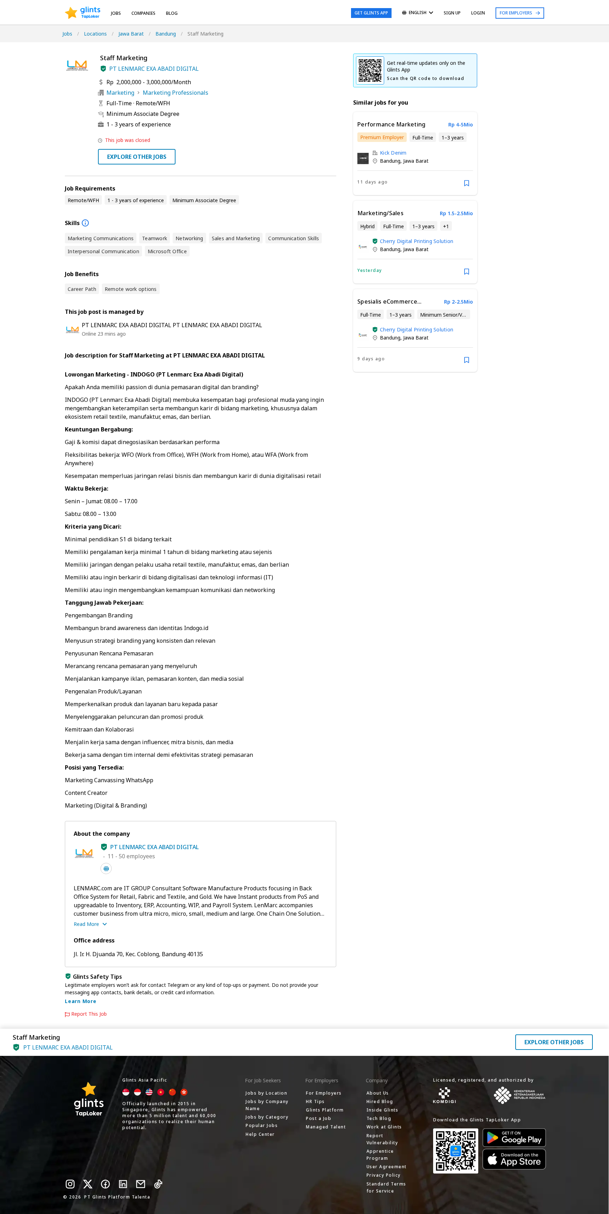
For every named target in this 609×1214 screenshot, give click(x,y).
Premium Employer (382, 137)
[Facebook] (105, 1184)
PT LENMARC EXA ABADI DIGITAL (154, 69)
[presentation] (82, 13)
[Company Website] (106, 868)
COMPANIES (143, 13)
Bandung (165, 33)
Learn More (81, 1001)
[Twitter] (88, 1184)
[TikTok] (158, 1184)
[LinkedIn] (123, 1184)
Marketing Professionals (175, 93)
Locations (95, 33)
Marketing (120, 93)
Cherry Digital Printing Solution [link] (416, 241)
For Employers (516, 13)
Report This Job (89, 1014)
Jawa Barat (131, 33)
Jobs (116, 13)
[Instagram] (70, 1184)
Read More (86, 924)
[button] (103, 69)
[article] (415, 153)
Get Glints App (371, 13)
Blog (172, 13)
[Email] (141, 1184)
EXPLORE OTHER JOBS (136, 157)
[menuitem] (417, 13)
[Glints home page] (82, 13)
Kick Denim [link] (393, 152)
